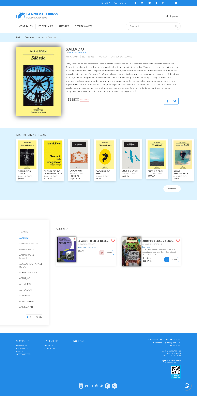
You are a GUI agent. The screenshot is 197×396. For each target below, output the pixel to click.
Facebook (153, 340)
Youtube (176, 340)
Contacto (120, 3)
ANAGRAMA (72, 56)
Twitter (165, 340)
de (86, 244)
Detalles (109, 252)
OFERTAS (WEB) (83, 26)
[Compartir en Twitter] (174, 101)
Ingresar (174, 16)
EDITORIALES (45, 26)
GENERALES (26, 26)
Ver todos (172, 189)
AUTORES (64, 26)
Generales (29, 37)
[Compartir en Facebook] (167, 101)
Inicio (18, 37)
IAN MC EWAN (77, 52)
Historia (105, 3)
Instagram (171, 343)
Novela (41, 37)
